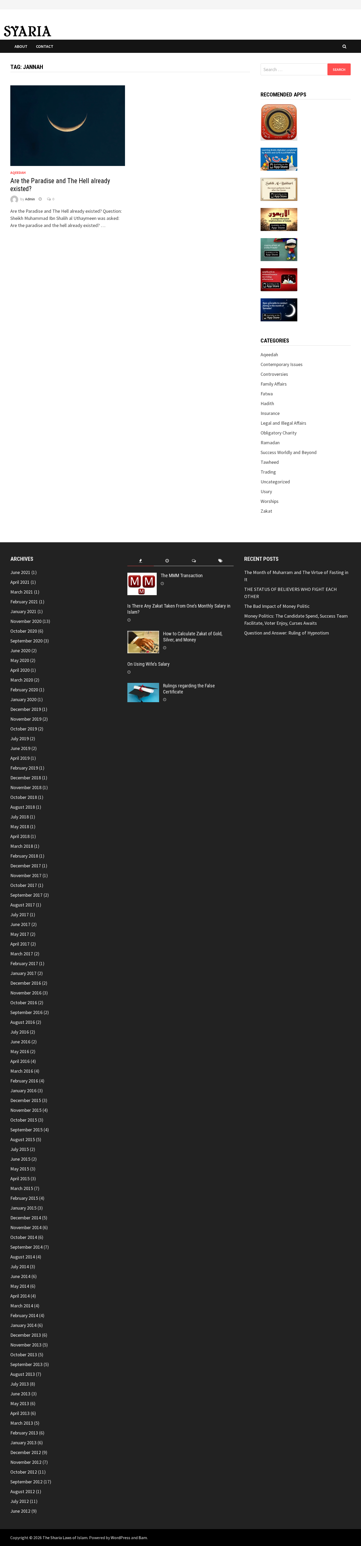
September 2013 (26, 1364)
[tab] (140, 561)
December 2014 (25, 1218)
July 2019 (19, 738)
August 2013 (22, 1374)
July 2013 (19, 1384)
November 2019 (25, 719)
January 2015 (23, 1208)
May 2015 (19, 1169)
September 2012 (26, 1482)
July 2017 (19, 914)
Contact (44, 46)
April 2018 (20, 836)
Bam (142, 1537)
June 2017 (20, 924)
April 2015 (20, 1178)
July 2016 (19, 1032)
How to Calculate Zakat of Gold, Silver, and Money (192, 636)
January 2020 (23, 699)
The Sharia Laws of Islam (65, 1537)
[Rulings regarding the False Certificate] (143, 686)
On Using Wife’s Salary (148, 664)
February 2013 (24, 1433)
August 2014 (22, 1257)
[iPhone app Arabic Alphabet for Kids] (279, 159)
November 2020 (25, 621)
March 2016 (21, 1071)
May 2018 (19, 826)
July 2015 (19, 1149)
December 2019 (25, 709)
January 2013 (23, 1442)
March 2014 (21, 1306)
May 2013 (19, 1403)
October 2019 (23, 729)
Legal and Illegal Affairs (283, 423)
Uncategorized (275, 482)
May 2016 (19, 1051)
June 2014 (20, 1276)
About (21, 46)
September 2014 (26, 1247)
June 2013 (20, 1394)
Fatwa (267, 394)
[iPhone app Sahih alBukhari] (279, 189)
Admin (30, 199)
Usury (266, 491)
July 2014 (19, 1266)
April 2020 (20, 670)
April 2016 (20, 1061)
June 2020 (20, 650)
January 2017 (23, 973)
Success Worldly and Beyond (289, 452)
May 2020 (19, 660)
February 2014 (24, 1315)
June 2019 (20, 748)
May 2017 (19, 934)
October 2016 (23, 1002)
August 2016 (22, 1022)
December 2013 (25, 1335)
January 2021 (23, 611)
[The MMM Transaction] (142, 576)
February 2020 (24, 690)
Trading (268, 472)
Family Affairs (274, 384)
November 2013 (25, 1345)
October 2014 (23, 1237)
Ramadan (270, 442)
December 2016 (25, 983)
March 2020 (21, 680)
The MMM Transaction (182, 575)
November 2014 (25, 1227)
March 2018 (21, 846)
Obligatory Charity (279, 433)
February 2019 (24, 768)
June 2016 (20, 1042)
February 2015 (24, 1198)
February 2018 (24, 856)
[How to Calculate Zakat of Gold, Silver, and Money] (143, 634)
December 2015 (25, 1100)
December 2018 (25, 778)
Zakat (266, 511)
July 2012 (19, 1501)
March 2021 (21, 592)
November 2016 (25, 993)
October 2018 (23, 797)
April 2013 (20, 1413)
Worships (270, 501)
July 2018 (19, 817)
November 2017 (25, 875)
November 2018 (25, 787)
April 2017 (20, 944)
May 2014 (19, 1286)
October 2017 (23, 885)
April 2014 (20, 1296)
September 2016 (26, 1012)
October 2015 (23, 1120)
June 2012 (20, 1511)
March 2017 (21, 954)
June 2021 (20, 572)
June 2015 (20, 1159)
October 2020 (23, 631)
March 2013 (21, 1423)
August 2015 (22, 1139)
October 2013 (23, 1354)
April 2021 (20, 582)
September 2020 (26, 641)
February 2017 (24, 963)
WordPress (120, 1537)
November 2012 (25, 1462)
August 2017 (22, 905)
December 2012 (25, 1452)
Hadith (267, 403)
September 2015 (26, 1130)
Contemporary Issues (282, 364)
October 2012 (23, 1472)
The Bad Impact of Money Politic (276, 606)
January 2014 (23, 1325)
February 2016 (24, 1081)
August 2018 (22, 807)
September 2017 (26, 895)
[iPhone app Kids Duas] (279, 249)
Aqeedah (18, 172)
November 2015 (25, 1110)
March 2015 (21, 1188)
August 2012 (22, 1491)
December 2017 (25, 866)
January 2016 (23, 1090)
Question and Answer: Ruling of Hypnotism (287, 633)
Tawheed (270, 462)
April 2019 (20, 758)
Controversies (274, 374)
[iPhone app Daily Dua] (279, 279)
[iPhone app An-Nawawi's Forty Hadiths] (279, 219)
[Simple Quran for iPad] (279, 121)
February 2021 (24, 602)
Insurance (270, 413)
